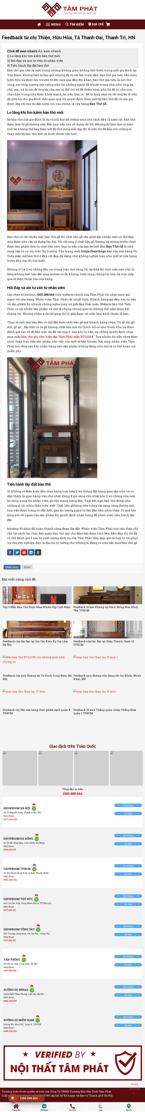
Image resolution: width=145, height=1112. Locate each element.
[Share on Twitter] (17, 552)
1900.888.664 (10, 970)
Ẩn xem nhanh (49, 51)
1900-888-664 (72, 793)
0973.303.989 (10, 819)
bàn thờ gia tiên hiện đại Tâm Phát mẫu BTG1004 (57, 337)
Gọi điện (128, 813)
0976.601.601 (10, 910)
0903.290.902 (10, 879)
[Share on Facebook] (10, 552)
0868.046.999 (10, 1000)
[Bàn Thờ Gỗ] (72, 10)
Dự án (27, 567)
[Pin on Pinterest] (24, 552)
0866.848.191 (10, 849)
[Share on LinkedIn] (31, 552)
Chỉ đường (128, 805)
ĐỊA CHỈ (98, 24)
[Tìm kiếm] (74, 24)
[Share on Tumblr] (38, 552)
